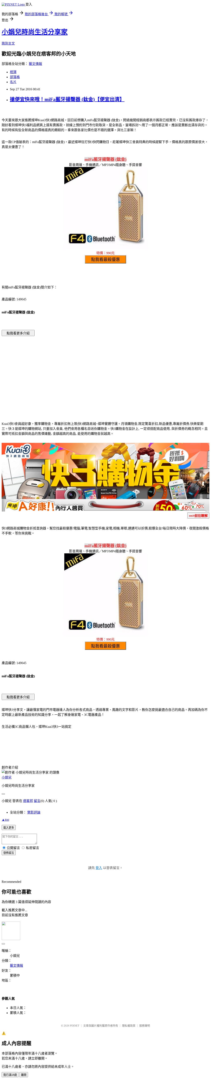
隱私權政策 (128, 1025)
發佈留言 (8, 852)
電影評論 (33, 812)
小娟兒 (7, 777)
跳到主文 (8, 43)
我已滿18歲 (10, 1074)
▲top (5, 819)
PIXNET (74, 1025)
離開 (23, 1074)
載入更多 (8, 827)
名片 (13, 82)
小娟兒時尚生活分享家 (35, 32)
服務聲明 (144, 1025)
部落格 (15, 77)
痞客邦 (28, 801)
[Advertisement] (70, 372)
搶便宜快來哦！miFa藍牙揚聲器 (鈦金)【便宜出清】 (67, 99)
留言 (37, 801)
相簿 (13, 72)
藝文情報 (35, 64)
